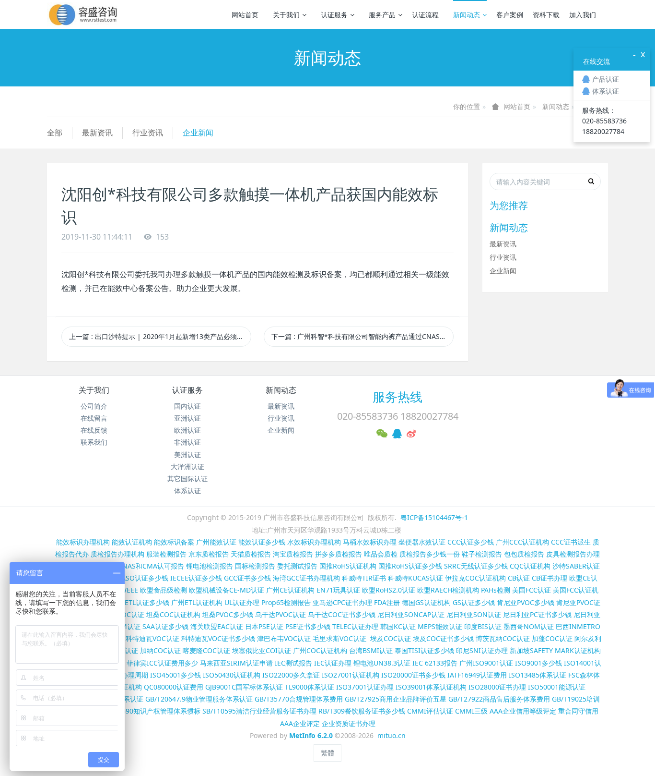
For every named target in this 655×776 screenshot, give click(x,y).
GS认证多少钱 (474, 602)
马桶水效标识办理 (370, 541)
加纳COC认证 (160, 650)
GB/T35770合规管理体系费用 (299, 698)
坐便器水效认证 (421, 541)
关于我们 (286, 14)
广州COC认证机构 (320, 650)
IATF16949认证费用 (477, 674)
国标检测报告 (255, 565)
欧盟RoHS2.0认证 (388, 589)
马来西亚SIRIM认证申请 (236, 662)
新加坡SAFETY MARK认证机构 (555, 650)
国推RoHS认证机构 (347, 565)
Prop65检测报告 (286, 602)
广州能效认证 (216, 541)
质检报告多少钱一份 (429, 553)
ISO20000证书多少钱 (413, 674)
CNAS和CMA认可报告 (151, 565)
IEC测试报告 (293, 662)
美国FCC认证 (531, 589)
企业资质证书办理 (348, 723)
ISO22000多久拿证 (291, 674)
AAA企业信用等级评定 (523, 710)
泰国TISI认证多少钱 (424, 650)
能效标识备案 (174, 541)
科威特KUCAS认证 (415, 577)
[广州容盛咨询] (83, 14)
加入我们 (582, 14)
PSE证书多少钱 (307, 626)
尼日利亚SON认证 (473, 614)
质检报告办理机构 (117, 553)
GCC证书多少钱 (247, 577)
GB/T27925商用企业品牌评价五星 (395, 698)
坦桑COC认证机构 (173, 614)
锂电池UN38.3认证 (381, 662)
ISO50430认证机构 (231, 674)
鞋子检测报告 (482, 553)
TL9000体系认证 (309, 686)
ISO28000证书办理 (497, 686)
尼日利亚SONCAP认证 (410, 614)
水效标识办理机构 (314, 541)
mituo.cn (391, 735)
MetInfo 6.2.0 (311, 735)
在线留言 (94, 418)
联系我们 (94, 442)
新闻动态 (466, 14)
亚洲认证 (187, 418)
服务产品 (382, 14)
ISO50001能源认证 (556, 686)
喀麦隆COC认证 (206, 650)
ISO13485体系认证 (537, 674)
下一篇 (362, 336)
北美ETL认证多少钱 (140, 602)
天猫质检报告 (251, 553)
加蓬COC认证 (552, 638)
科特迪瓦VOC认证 (152, 638)
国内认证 (187, 406)
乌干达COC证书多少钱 (341, 614)
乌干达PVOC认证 (280, 614)
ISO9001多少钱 (538, 662)
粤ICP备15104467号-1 (434, 517)
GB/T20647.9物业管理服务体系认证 (199, 698)
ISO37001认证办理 (365, 686)
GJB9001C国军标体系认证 (244, 686)
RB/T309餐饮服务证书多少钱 (361, 710)
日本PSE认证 (264, 626)
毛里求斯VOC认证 (339, 638)
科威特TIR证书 (364, 577)
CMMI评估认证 (430, 710)
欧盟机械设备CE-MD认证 (226, 589)
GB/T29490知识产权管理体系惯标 (149, 710)
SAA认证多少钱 (165, 626)
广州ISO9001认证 (486, 662)
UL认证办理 (241, 602)
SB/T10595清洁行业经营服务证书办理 (259, 710)
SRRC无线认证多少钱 (476, 565)
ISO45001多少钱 (175, 674)
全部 (54, 132)
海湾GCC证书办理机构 (306, 577)
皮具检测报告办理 (573, 553)
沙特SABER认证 (576, 565)
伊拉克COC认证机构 (475, 577)
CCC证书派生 (571, 541)
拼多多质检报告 (338, 553)
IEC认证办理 (332, 662)
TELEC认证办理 (355, 626)
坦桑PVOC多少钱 (227, 614)
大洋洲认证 (187, 466)
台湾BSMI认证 (371, 650)
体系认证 (187, 490)
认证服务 (334, 14)
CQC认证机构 (530, 565)
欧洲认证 (187, 430)
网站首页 (245, 14)
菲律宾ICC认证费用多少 (162, 662)
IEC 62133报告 (434, 662)
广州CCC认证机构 (522, 541)
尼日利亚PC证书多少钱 (537, 614)
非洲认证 (187, 442)
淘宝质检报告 (293, 553)
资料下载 (546, 14)
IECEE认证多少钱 (196, 577)
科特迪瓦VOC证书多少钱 (218, 638)
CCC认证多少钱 (470, 541)
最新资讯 (97, 132)
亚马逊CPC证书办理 (342, 602)
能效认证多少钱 (261, 541)
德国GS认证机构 (426, 602)
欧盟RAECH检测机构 (448, 589)
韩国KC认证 (398, 626)
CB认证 (519, 577)
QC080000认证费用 (173, 686)
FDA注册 (387, 602)
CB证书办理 (549, 577)
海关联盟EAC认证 (216, 626)
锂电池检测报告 (209, 565)
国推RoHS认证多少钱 (410, 565)
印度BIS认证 (483, 626)
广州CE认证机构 (290, 589)
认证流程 (425, 14)
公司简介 (94, 406)
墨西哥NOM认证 (528, 626)
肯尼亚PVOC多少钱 (525, 602)
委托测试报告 (297, 565)
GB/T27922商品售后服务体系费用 (499, 698)
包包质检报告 (524, 553)
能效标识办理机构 (83, 541)
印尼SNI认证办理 (482, 650)
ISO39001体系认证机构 (431, 686)
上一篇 (160, 336)
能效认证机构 (132, 541)
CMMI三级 (471, 710)
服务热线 (397, 396)
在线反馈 (94, 430)
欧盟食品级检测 (163, 589)
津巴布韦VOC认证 (285, 638)
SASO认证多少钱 (142, 577)
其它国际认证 (187, 478)
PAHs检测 (495, 589)
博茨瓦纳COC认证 (503, 638)
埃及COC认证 (390, 638)
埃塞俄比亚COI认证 (261, 650)
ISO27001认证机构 (350, 674)
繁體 (327, 752)
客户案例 (509, 14)
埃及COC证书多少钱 (443, 638)
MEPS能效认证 (440, 626)
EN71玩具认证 (338, 589)
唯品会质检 (381, 553)
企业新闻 (198, 132)
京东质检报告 (208, 553)
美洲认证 (187, 454)
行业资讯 (147, 132)
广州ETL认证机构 (196, 602)
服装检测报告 (166, 553)
